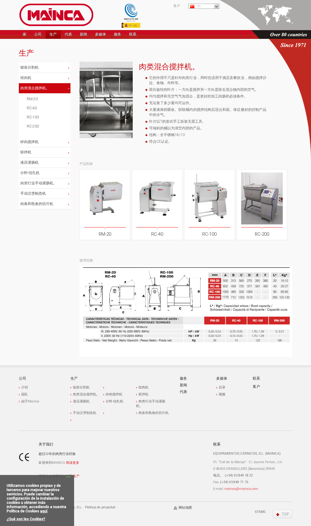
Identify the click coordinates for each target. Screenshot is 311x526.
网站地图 (185, 508)
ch (199, 6)
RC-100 (33, 117)
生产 (53, 34)
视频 (222, 394)
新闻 (83, 34)
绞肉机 (25, 78)
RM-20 (32, 99)
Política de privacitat (100, 507)
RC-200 (33, 126)
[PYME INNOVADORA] (130, 15)
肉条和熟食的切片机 (36, 204)
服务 (117, 34)
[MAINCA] (56, 15)
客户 (176, 6)
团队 (24, 394)
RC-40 (32, 108)
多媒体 (100, 34)
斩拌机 (25, 152)
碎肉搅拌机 (29, 142)
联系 (132, 34)
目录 (222, 387)
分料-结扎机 (29, 173)
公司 (38, 34)
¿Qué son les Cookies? (26, 519)
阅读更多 (72, 463)
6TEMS (260, 512)
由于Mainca (30, 401)
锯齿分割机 (29, 67)
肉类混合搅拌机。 (35, 88)
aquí (43, 511)
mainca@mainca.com (241, 489)
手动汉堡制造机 (33, 193)
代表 (68, 34)
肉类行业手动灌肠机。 (38, 183)
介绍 (24, 387)
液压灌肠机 (29, 162)
